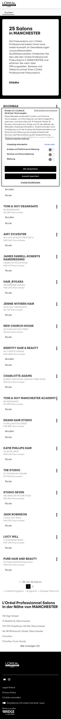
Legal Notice (8, 687)
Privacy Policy (9, 692)
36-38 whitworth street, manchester (22, 631)
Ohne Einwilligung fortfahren (45, 110)
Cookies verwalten (11, 697)
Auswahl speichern (30, 176)
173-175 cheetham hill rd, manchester (23, 626)
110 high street (10, 616)
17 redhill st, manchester (16, 621)
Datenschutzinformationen (17, 139)
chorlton (7, 636)
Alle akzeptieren (30, 169)
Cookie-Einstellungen (30, 182)
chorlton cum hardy (14, 641)
